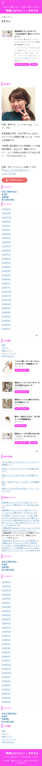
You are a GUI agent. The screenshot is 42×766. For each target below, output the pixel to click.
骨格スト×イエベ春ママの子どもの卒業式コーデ (27, 401)
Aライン (29, 39)
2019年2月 (6, 283)
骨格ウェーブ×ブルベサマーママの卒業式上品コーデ (27, 384)
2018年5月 (6, 316)
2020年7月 (6, 238)
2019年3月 (6, 279)
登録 (3, 345)
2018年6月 (6, 312)
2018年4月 (6, 320)
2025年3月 (6, 209)
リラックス (30, 42)
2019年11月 (6, 259)
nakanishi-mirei (32, 505)
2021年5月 (6, 226)
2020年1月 (6, 254)
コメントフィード (9, 353)
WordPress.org (8, 356)
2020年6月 (6, 242)
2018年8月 (6, 308)
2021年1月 (6, 230)
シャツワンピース (20, 42)
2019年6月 (6, 267)
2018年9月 (6, 304)
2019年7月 (6, 263)
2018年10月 (6, 300)
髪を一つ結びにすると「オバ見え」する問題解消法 (27, 417)
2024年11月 (6, 217)
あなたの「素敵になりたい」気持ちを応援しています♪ (21, 757)
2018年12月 (6, 292)
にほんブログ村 (9, 173)
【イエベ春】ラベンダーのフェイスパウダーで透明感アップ (27, 362)
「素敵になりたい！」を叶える (21, 10)
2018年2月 (6, 329)
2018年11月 (6, 296)
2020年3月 (6, 250)
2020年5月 (6, 246)
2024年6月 (6, 221)
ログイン (5, 348)
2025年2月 (6, 213)
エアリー (35, 39)
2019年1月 (6, 287)
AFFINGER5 (21, 763)
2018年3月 (6, 325)
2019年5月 (6, 271)
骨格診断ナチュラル (23, 45)
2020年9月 (6, 234)
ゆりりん (29, 512)
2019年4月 (6, 275)
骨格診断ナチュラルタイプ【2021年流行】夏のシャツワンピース (27, 34)
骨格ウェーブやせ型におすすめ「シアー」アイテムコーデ (27, 435)
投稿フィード (7, 350)
